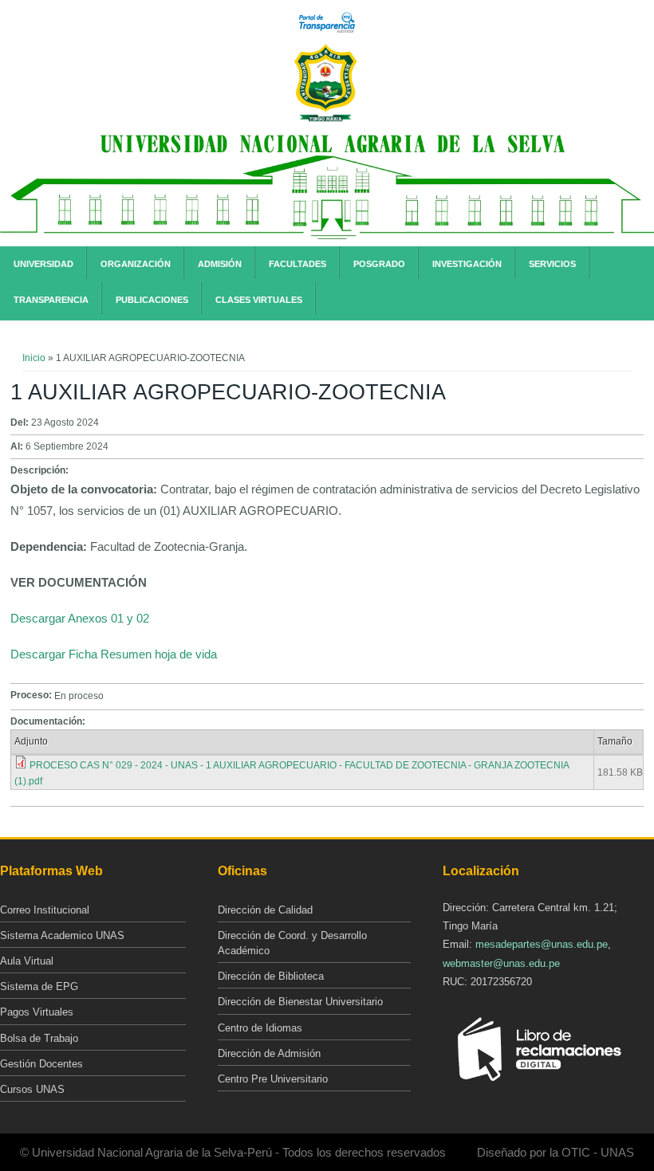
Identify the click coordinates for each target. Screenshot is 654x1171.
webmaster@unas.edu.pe (501, 963)
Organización (135, 264)
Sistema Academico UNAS (62, 935)
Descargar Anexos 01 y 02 (79, 618)
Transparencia (51, 300)
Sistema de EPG (39, 986)
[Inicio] (325, 118)
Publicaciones (152, 300)
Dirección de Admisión (269, 1053)
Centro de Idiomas (260, 1028)
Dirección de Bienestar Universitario (300, 1002)
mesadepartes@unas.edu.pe (541, 944)
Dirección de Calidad (265, 910)
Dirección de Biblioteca (271, 976)
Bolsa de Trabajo (39, 1038)
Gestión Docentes (41, 1064)
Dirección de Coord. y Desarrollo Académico (292, 943)
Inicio (33, 357)
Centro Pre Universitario (273, 1079)
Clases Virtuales (258, 300)
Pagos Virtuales (36, 1012)
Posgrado (379, 264)
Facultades (297, 264)
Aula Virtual (26, 961)
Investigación (467, 264)
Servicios (552, 264)
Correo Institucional (44, 910)
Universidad (43, 264)
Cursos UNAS (32, 1089)
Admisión (220, 264)
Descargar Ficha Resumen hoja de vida (113, 654)
